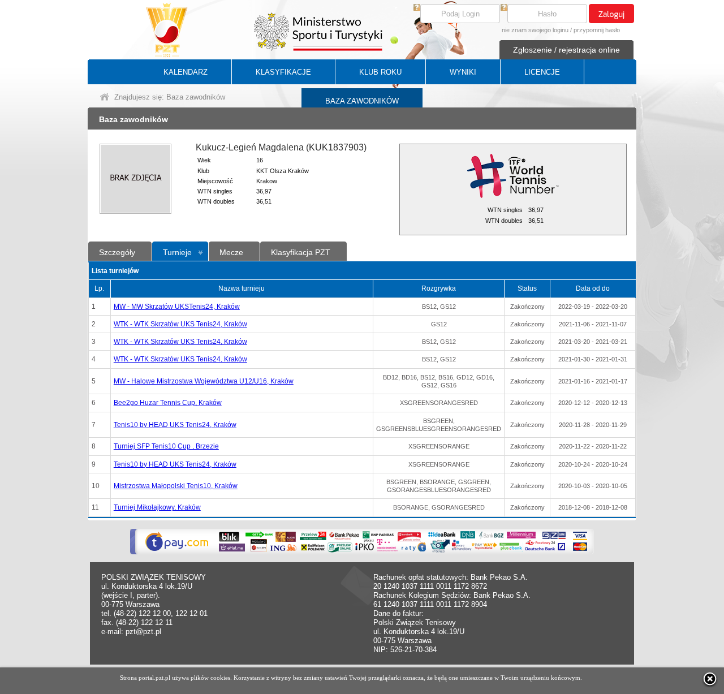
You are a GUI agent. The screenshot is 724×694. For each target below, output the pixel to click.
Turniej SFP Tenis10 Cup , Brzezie (166, 446)
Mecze (231, 252)
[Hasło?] (504, 8)
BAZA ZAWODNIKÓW (362, 101)
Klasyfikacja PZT (300, 252)
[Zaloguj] (611, 13)
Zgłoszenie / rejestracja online (566, 49)
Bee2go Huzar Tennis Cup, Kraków (168, 403)
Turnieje (177, 252)
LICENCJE (542, 72)
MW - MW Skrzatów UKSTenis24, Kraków (177, 307)
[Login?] (416, 8)
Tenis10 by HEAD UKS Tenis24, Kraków (175, 425)
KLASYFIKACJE (283, 72)
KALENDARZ (185, 72)
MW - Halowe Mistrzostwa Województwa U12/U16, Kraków (204, 381)
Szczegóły (117, 252)
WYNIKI (463, 72)
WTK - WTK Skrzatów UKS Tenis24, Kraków (180, 324)
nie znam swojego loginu (535, 30)
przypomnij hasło (597, 30)
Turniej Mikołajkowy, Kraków (157, 507)
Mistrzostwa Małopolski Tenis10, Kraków (176, 486)
